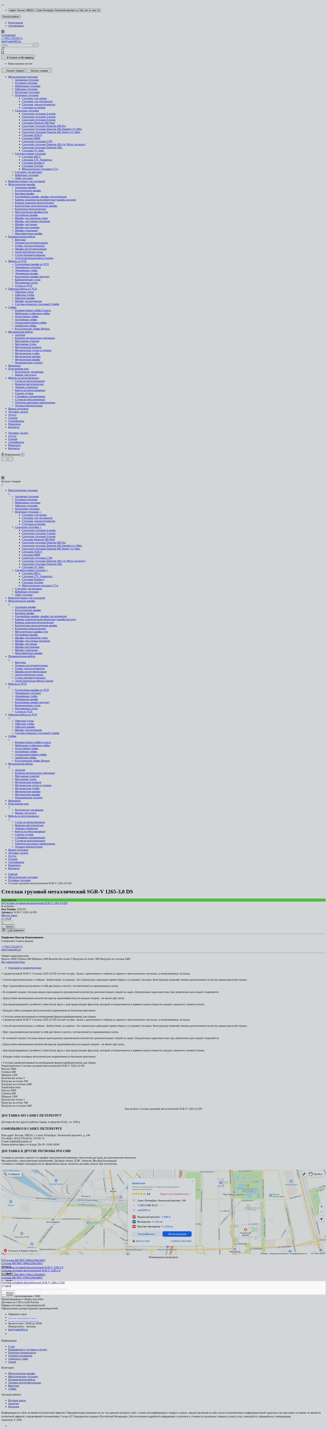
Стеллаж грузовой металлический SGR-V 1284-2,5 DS (33, 1282)
